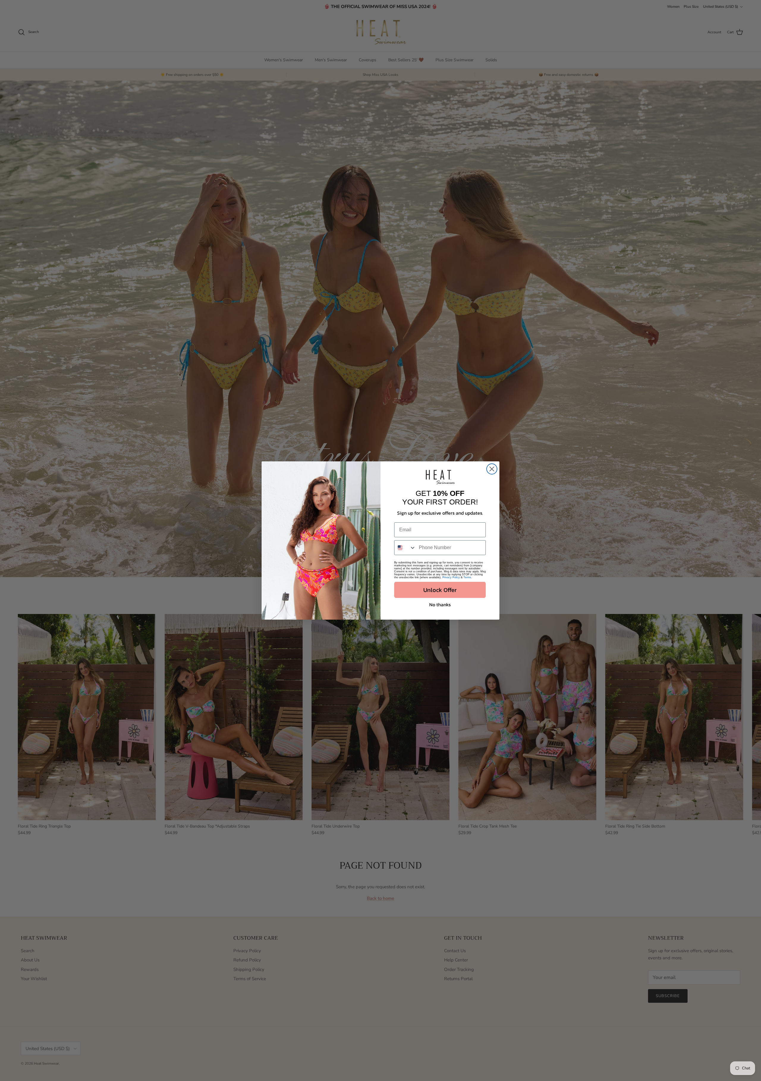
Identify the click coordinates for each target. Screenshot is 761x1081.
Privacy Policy (451, 577)
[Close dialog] (492, 469)
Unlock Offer (440, 589)
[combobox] (405, 547)
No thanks (440, 604)
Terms (467, 577)
